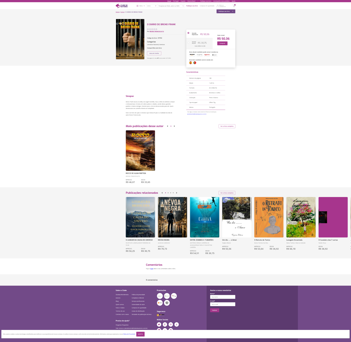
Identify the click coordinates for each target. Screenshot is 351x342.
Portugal (176, 1)
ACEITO (140, 334)
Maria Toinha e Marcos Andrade (295, 243)
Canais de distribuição (138, 311)
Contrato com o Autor (122, 314)
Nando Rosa (322, 243)
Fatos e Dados (120, 308)
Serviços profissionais (138, 301)
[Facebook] (165, 324)
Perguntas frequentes (122, 325)
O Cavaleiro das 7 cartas (328, 240)
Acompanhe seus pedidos (221, 1)
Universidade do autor (138, 304)
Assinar (214, 310)
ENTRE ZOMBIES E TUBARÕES (201, 240)
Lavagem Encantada (294, 240)
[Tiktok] (176, 324)
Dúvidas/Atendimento (122, 294)
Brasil (169, 1)
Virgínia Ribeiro (226, 243)
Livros (122, 12)
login (151, 268)
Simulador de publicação (141, 314)
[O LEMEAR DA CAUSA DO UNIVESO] (140, 217)
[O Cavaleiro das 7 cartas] (333, 217)
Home (117, 12)
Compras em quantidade (207, 6)
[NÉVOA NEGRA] (172, 217)
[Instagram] (171, 324)
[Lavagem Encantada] (301, 217)
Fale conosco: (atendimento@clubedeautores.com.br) (131, 328)
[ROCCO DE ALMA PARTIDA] (140, 150)
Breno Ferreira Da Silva (261, 243)
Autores (118, 298)
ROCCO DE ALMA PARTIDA (136, 173)
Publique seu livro (205, 1)
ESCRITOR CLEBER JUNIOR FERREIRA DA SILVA (138, 244)
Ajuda (233, 1)
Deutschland (191, 1)
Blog (117, 301)
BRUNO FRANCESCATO (157, 31)
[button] (167, 126)
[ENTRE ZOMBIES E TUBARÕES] (204, 217)
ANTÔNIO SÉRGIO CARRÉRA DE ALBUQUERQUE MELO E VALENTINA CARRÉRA (201, 245)
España (183, 1)
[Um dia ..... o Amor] (236, 217)
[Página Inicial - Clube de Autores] (122, 6)
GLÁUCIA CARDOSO (164, 243)
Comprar (222, 43)
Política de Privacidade (129, 334)
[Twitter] (159, 324)
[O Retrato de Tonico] (268, 217)
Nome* (212, 293)
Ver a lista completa (226, 126)
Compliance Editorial (138, 298)
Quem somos (120, 304)
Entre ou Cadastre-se (222, 5)
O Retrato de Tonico (262, 240)
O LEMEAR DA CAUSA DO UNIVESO (139, 240)
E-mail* (212, 301)
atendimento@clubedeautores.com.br (196, 114)
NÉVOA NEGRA (163, 240)
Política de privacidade (138, 294)
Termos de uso (120, 311)
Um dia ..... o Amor (229, 240)
